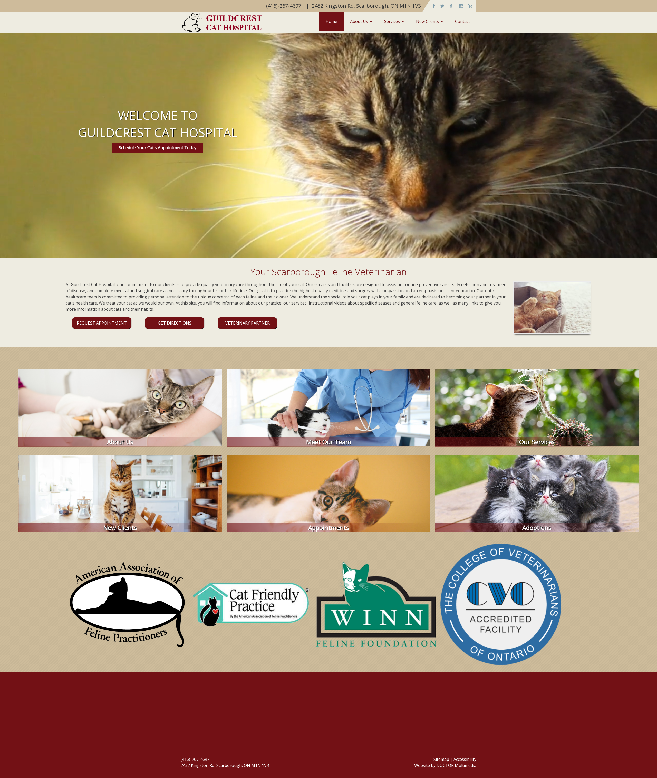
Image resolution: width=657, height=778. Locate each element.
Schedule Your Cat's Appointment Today (157, 147)
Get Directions (174, 323)
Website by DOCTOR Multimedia (445, 765)
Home (331, 21)
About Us (359, 21)
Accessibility (464, 759)
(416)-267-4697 (195, 759)
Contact (462, 21)
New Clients (427, 21)
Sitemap (441, 759)
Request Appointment (102, 323)
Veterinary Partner (247, 323)
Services (392, 21)
